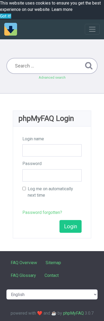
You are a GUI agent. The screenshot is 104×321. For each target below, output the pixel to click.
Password (32, 163)
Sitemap (53, 262)
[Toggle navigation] (92, 29)
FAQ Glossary (23, 275)
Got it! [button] (5, 16)
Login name (33, 138)
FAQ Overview (24, 262)
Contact (52, 275)
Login (70, 226)
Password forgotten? (42, 212)
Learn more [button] (62, 9)
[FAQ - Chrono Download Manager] (10, 29)
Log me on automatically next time (50, 192)
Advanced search (52, 77)
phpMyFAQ (73, 313)
